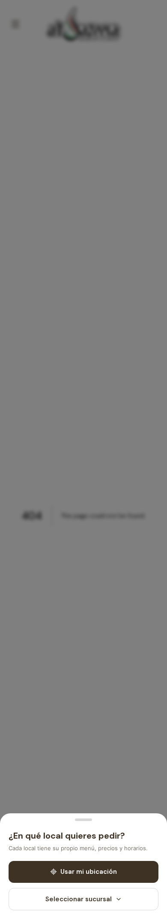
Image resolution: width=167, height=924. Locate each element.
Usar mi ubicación (88, 871)
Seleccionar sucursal (78, 899)
